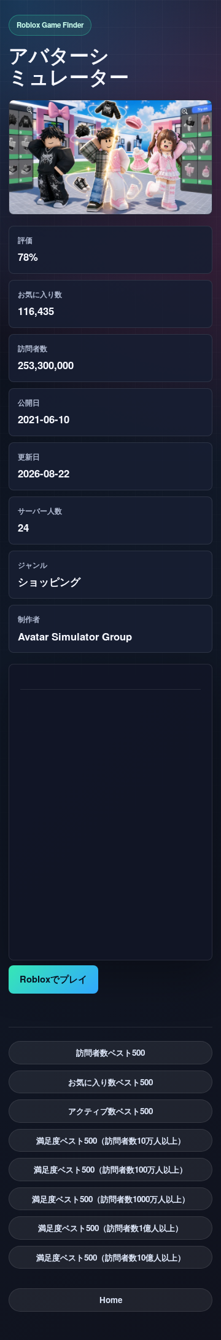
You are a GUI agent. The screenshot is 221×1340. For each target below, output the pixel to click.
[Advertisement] (111, 818)
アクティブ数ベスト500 (110, 1111)
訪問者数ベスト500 (110, 1052)
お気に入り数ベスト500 (110, 1082)
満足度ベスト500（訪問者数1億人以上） (110, 1228)
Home (110, 1300)
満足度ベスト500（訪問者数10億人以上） (110, 1257)
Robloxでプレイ (53, 979)
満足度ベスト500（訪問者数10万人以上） (110, 1140)
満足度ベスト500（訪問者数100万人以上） (110, 1169)
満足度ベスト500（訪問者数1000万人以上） (111, 1199)
